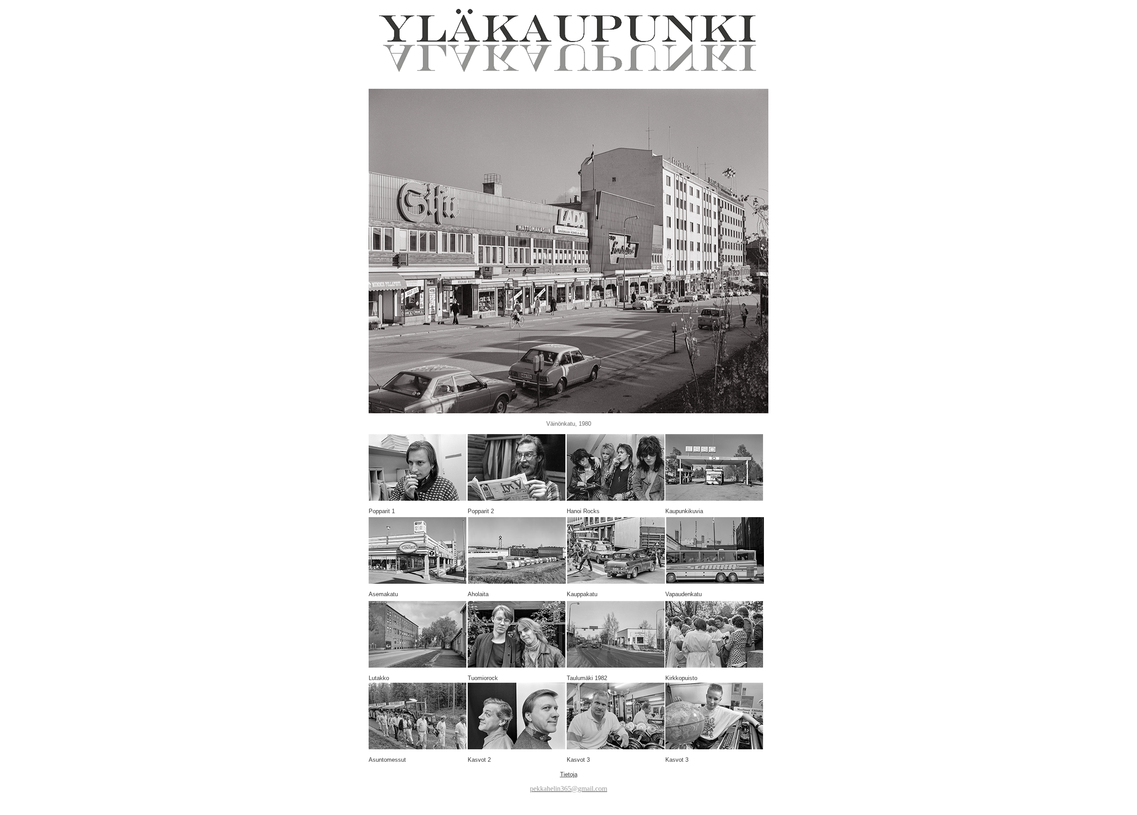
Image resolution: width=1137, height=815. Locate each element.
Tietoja (568, 774)
